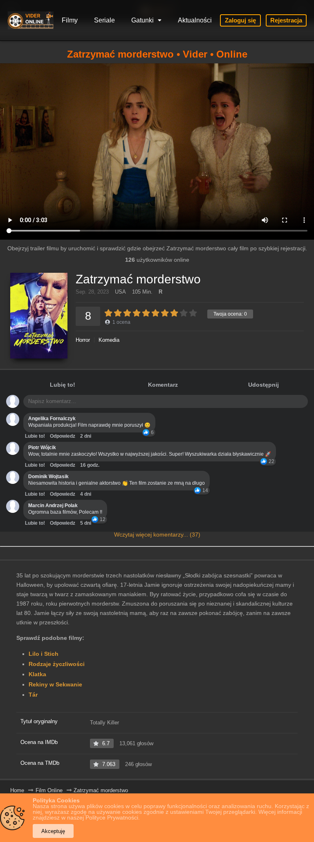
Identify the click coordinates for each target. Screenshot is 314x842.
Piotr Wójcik (42, 447)
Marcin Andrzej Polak (53, 505)
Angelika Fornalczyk (52, 418)
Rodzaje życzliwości (57, 664)
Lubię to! (62, 384)
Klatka (37, 674)
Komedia (109, 340)
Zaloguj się (240, 20)
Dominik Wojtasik (48, 476)
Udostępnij (263, 384)
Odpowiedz (62, 436)
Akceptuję (53, 831)
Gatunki (142, 20)
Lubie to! (35, 436)
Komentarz (163, 384)
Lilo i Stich (43, 653)
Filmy (70, 20)
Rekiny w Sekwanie (55, 684)
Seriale (104, 20)
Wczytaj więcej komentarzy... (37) (157, 534)
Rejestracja (286, 20)
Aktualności (195, 20)
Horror (83, 340)
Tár (33, 694)
